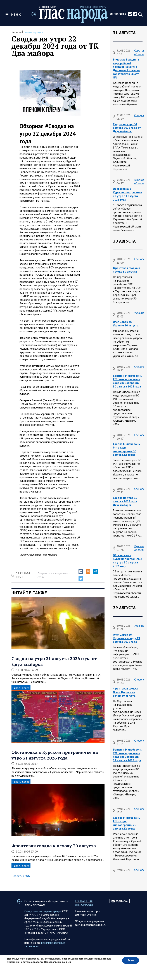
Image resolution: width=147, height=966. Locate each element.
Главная (16, 32)
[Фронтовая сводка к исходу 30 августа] (58, 810)
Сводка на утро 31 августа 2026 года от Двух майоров (127, 127)
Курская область (139, 181)
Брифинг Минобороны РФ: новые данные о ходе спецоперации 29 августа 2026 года (127, 755)
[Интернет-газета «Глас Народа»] (73, 16)
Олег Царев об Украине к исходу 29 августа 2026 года (126, 638)
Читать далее (21, 688)
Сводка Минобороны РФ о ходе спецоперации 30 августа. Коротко (126, 449)
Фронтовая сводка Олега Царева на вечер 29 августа (125, 692)
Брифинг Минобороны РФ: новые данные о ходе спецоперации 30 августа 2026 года (127, 381)
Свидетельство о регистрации (42, 911)
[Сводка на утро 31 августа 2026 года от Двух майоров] (58, 623)
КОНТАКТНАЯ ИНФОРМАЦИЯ (84, 902)
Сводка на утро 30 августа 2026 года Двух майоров (125, 501)
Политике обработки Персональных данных (45, 962)
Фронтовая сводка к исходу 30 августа (53, 846)
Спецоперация (33, 32)
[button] (81, 571)
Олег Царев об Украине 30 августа (126, 323)
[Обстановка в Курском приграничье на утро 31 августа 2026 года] (58, 717)
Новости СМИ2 (20, 876)
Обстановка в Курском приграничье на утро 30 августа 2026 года (127, 560)
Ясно (130, 960)
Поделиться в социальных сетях (53, 575)
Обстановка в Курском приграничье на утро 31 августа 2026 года (54, 755)
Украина (139, 313)
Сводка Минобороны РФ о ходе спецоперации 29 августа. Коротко (126, 823)
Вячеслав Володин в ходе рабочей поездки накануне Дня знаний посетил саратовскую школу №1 (126, 68)
